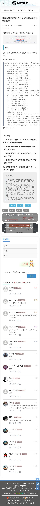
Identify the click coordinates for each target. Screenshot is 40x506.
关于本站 (8, 483)
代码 (6, 48)
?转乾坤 (11, 466)
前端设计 (30, 10)
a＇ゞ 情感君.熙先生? (16, 366)
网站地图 (31, 483)
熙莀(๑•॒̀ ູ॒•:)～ (14, 454)
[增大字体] (37, 26)
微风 (10, 403)
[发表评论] (38, 484)
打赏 (13, 205)
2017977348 (13, 300)
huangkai (12, 354)
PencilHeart (13, 390)
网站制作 (21, 10)
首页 (13, 10)
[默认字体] (35, 26)
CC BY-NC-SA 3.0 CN (25, 488)
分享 (5, 210)
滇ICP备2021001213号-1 (16, 498)
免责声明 (16, 486)
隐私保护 (16, 483)
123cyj (11, 288)
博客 (5, 33)
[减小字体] (32, 26)
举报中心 (23, 486)
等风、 (11, 417)
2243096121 (13, 341)
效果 (26, 210)
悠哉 (10, 378)
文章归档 (23, 483)
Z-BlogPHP (30, 493)
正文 (37, 10)
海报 (21, 205)
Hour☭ (11, 429)
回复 (19, 294)
